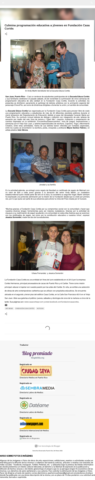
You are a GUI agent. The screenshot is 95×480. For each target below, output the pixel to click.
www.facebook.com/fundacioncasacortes (62, 301)
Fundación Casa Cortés (25, 308)
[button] (6, 34)
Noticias (40, 308)
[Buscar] (9, 3)
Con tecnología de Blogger (49, 446)
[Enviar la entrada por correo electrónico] (6, 306)
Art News (9, 308)
